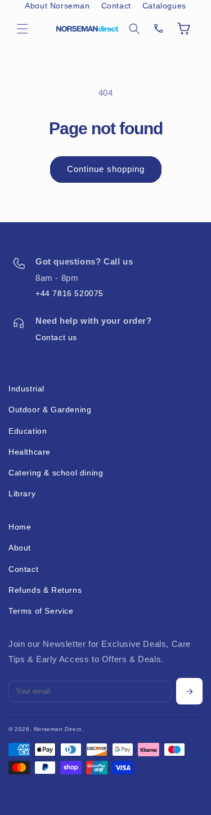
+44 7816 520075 (69, 293)
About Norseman (57, 5)
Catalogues (164, 5)
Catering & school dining (55, 472)
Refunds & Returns (45, 589)
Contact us (56, 337)
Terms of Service (41, 610)
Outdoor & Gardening (49, 409)
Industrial (26, 388)
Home (19, 526)
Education (27, 430)
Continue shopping (106, 169)
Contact (116, 5)
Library (21, 493)
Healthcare (29, 451)
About (19, 547)
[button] (22, 28)
